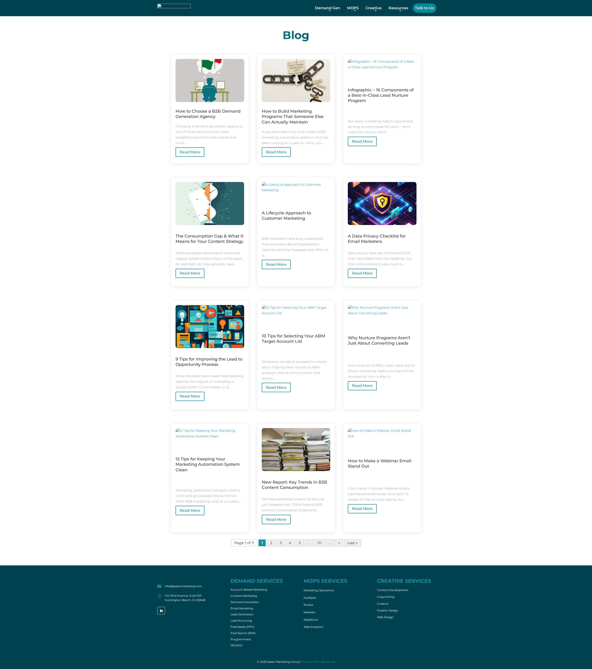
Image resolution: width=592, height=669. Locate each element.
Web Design (385, 617)
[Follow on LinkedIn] (161, 610)
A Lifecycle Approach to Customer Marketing (286, 215)
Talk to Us (424, 8)
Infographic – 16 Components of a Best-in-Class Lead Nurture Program (380, 95)
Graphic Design (387, 610)
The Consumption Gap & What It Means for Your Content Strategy (210, 239)
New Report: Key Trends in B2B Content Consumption (294, 485)
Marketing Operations (319, 590)
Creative (374, 8)
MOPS (353, 8)
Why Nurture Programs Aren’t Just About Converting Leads (379, 340)
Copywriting (385, 596)
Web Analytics (313, 627)
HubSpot (310, 597)
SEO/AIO (237, 645)
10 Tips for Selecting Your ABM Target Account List (293, 338)
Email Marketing (242, 608)
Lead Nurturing (241, 621)
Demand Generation (245, 602)
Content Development (392, 590)
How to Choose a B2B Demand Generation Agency (208, 114)
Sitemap (329, 661)
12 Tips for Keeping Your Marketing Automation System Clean (208, 464)
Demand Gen (327, 8)
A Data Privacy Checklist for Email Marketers (377, 239)
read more (190, 152)
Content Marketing (244, 596)
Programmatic (241, 639)
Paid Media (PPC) (243, 627)
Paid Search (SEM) (243, 633)
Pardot (308, 605)
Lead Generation (242, 614)
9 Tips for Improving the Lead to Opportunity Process (209, 362)
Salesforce (311, 619)
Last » (352, 543)
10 (319, 543)
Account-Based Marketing (249, 590)
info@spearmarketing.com (183, 586)
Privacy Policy (311, 661)
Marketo (309, 612)
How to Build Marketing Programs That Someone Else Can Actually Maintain (293, 117)
